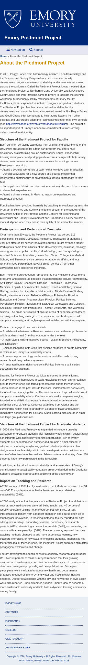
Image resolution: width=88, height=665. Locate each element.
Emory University (44, 19)
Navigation (17, 50)
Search (38, 50)
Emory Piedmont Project (32, 37)
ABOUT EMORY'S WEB (17, 647)
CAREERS (10, 630)
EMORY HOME (13, 603)
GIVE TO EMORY (14, 639)
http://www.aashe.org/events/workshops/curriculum (36, 123)
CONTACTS (11, 612)
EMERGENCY (12, 621)
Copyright (11, 656)
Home (4, 56)
